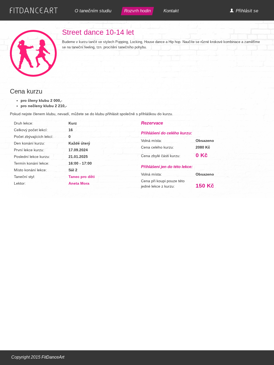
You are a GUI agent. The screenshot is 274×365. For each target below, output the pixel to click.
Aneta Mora (78, 183)
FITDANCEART (34, 10)
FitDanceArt (52, 357)
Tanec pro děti (81, 176)
